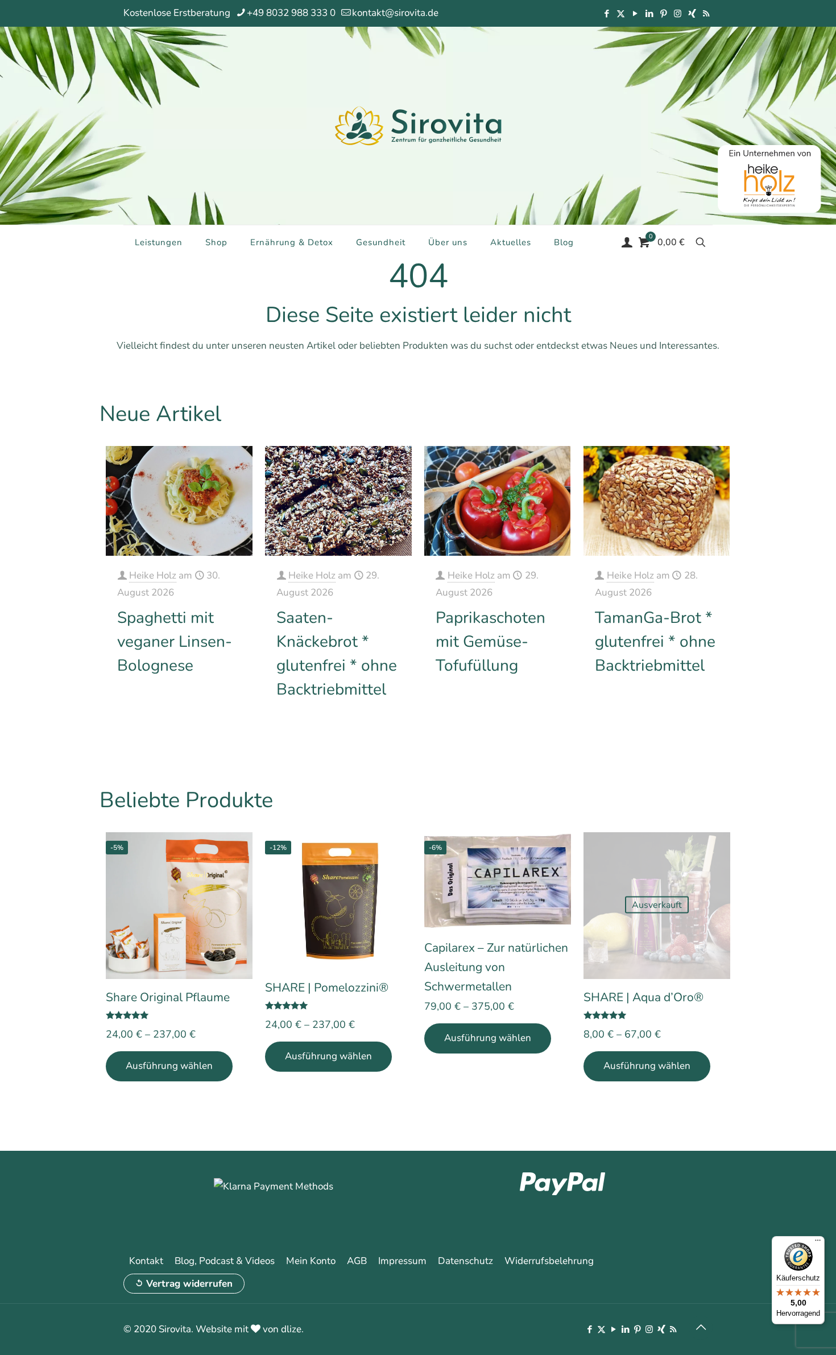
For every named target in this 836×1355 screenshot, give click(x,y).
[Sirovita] (418, 125)
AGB (357, 1260)
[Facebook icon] (606, 13)
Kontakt (146, 1260)
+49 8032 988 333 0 (291, 12)
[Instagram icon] (677, 13)
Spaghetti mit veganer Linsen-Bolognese (174, 641)
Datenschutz (465, 1260)
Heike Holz (152, 575)
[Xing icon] (692, 13)
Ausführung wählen (169, 1065)
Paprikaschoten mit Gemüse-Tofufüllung (490, 641)
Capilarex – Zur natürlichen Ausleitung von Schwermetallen (496, 967)
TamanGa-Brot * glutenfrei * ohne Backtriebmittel (655, 641)
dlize (291, 1329)
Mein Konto (311, 1260)
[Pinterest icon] (663, 13)
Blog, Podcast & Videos (225, 1260)
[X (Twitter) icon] (620, 13)
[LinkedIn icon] (649, 13)
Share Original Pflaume (168, 997)
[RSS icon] (706, 13)
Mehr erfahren (213, 701)
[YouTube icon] (635, 13)
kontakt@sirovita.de (395, 12)
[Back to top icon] (701, 1328)
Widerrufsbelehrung (549, 1260)
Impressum (402, 1260)
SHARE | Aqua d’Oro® (643, 997)
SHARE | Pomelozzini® (326, 987)
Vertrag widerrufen (189, 1283)
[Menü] (818, 1243)
